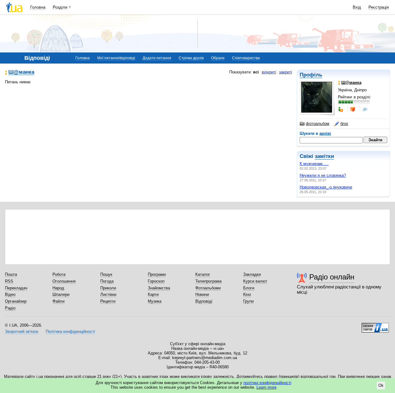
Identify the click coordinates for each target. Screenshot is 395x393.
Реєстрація (378, 7)
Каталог (202, 274)
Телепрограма (208, 281)
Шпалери (60, 294)
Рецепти (107, 301)
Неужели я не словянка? (323, 175)
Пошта (11, 274)
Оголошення (64, 281)
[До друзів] (341, 109)
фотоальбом (317, 123)
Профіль (311, 75)
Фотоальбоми (208, 288)
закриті (285, 72)
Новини (202, 294)
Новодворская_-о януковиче (326, 187)
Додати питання (157, 58)
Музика (154, 301)
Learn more (266, 387)
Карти (153, 294)
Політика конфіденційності (70, 331)
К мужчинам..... (314, 163)
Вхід (357, 7)
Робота (58, 274)
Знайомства (159, 288)
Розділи (60, 7)
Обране (218, 58)
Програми (157, 274)
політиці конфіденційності (267, 382)
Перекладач (16, 288)
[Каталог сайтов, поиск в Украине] (375, 325)
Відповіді (203, 301)
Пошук (106, 274)
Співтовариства (246, 58)
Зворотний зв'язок (21, 331)
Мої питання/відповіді (116, 58)
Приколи (108, 288)
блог (344, 123)
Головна (37, 7)
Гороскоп (156, 281)
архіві (325, 133)
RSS (9, 281)
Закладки (252, 274)
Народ (58, 288)
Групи (248, 301)
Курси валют (255, 281)
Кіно (247, 294)
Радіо (10, 308)
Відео (10, 294)
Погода (107, 281)
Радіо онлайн (331, 277)
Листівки (108, 294)
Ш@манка (21, 72)
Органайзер (16, 301)
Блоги (248, 288)
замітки (324, 156)
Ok (381, 385)
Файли (58, 301)
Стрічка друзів (191, 58)
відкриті (269, 72)
